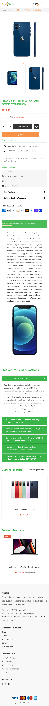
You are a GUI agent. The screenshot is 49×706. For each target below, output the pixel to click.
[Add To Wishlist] (36, 126)
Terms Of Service (9, 658)
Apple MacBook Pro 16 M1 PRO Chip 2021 (24, 567)
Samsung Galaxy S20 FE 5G (24, 509)
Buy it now (20, 135)
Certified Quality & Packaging (15, 198)
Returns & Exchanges (10, 669)
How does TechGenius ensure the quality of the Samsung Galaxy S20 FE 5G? (23, 457)
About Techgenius (9, 639)
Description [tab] (7, 223)
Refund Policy (7, 665)
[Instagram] (5, 684)
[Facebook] (2, 684)
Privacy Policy (7, 661)
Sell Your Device (8, 646)
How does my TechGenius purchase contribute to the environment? (21, 448)
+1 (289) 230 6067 (17, 610)
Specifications (9, 192)
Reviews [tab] (16, 223)
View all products (36, 470)
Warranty (5, 672)
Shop (4, 632)
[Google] (9, 684)
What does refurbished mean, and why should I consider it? (22, 421)
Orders (4, 636)
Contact (5, 643)
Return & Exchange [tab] (28, 223)
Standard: (23, 146)
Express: (23, 151)
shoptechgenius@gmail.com (23, 613)
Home (4, 10)
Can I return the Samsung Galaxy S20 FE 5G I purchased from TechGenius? (24, 439)
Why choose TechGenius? (17, 378)
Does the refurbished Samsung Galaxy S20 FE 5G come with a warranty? (24, 430)
